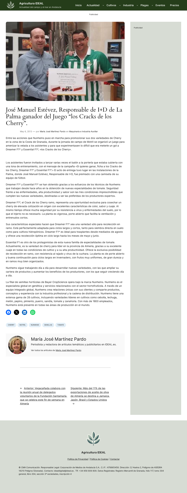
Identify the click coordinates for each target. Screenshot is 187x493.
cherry (11, 325)
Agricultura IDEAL (31, 3)
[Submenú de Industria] (137, 5)
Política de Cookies (99, 459)
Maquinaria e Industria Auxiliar (83, 131)
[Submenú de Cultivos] (120, 5)
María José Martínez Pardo (52, 131)
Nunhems (35, 325)
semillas (48, 325)
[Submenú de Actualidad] (103, 5)
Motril (23, 325)
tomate (60, 325)
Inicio (78, 5)
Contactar (115, 459)
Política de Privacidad (77, 459)
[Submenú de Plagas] (152, 5)
